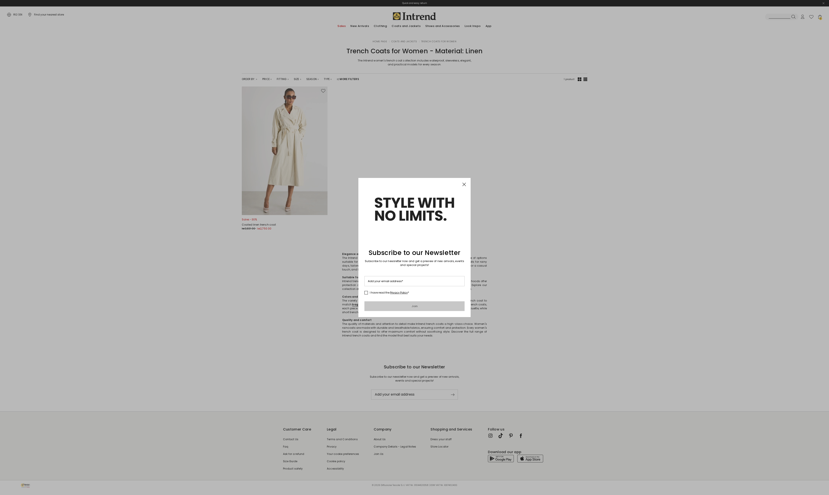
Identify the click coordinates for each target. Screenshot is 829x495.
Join (414, 306)
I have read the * (389, 292)
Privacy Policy (399, 292)
